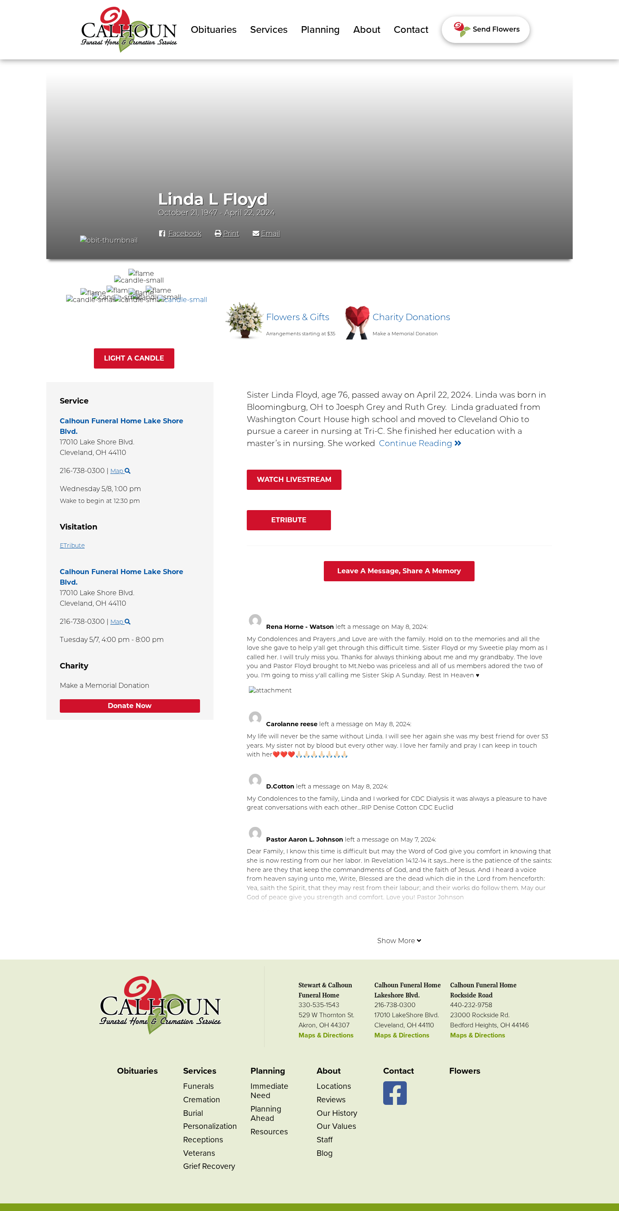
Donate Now (130, 706)
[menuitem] (213, 29)
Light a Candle (134, 358)
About (366, 30)
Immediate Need (269, 1090)
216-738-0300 (395, 1005)
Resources (269, 1131)
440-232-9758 (471, 1005)
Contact (411, 30)
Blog (325, 1153)
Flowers (464, 1071)
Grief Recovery (209, 1166)
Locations (334, 1086)
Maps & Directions (326, 1035)
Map (117, 622)
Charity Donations (411, 317)
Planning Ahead (266, 1113)
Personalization (210, 1126)
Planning (320, 30)
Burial (193, 1113)
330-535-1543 (319, 1005)
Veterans (199, 1153)
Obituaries (214, 30)
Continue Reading (416, 443)
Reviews (331, 1099)
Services (269, 30)
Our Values (336, 1126)
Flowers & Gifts (297, 317)
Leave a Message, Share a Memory (399, 571)
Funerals (198, 1086)
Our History (337, 1113)
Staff (325, 1139)
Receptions (203, 1139)
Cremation (201, 1099)
